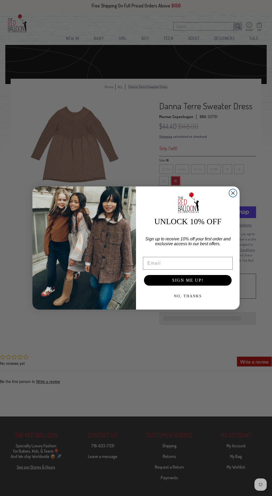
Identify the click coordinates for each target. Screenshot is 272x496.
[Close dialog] (233, 193)
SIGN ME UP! (187, 280)
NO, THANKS (188, 296)
